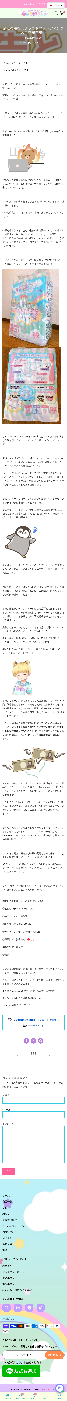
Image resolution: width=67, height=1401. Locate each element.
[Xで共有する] (33, 1041)
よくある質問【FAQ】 (14, 1225)
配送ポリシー (9, 1277)
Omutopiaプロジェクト (37, 1019)
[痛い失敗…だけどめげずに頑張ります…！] (17, 1055)
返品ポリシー (9, 1283)
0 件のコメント (36, 1025)
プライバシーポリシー (14, 1271)
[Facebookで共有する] (26, 1041)
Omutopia (19, 1019)
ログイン (7, 1237)
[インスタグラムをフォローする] (18, 1308)
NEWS (30, 43)
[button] (55, 5)
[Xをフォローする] (6, 1308)
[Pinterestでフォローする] (29, 1308)
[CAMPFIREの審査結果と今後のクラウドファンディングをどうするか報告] (50, 1055)
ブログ (6, 1207)
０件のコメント (42, 43)
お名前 (6, 1095)
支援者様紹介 (9, 1219)
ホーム (6, 1195)
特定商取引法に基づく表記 (17, 1290)
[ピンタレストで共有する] (40, 1041)
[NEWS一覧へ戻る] (33, 1055)
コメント (7, 1123)
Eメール (7, 1109)
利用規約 (7, 1265)
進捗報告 (54, 1019)
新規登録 (7, 1243)
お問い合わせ (9, 1231)
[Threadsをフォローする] (41, 1308)
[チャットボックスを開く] (59, 1388)
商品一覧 (7, 1201)
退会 (4, 1249)
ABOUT (6, 1213)
